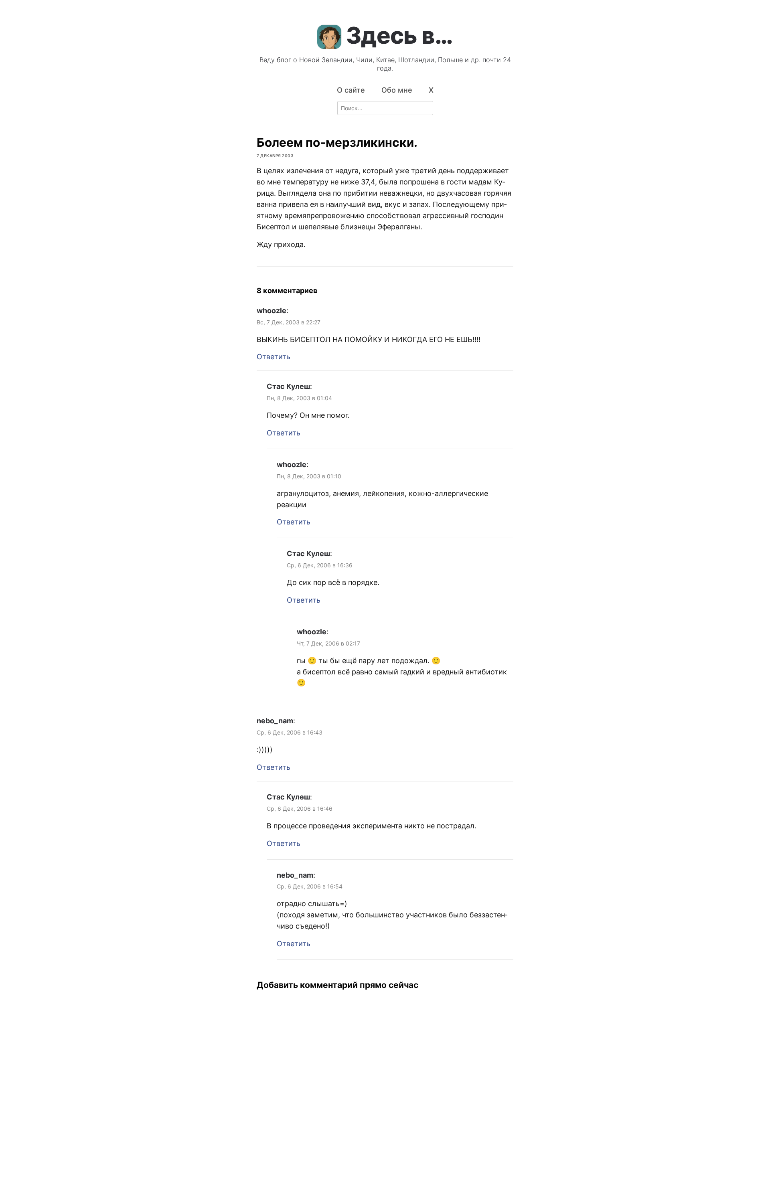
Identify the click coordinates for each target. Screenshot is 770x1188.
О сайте (351, 90)
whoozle (271, 310)
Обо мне (396, 90)
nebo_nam (275, 720)
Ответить (273, 356)
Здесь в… (399, 35)
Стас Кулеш (288, 386)
